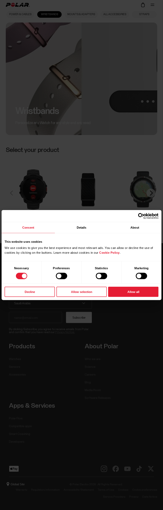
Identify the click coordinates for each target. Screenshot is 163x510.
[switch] (61, 276)
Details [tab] (81, 227)
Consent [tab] (28, 227)
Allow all (133, 292)
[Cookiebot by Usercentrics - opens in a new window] (141, 216)
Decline (30, 292)
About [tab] (134, 227)
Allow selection (81, 292)
